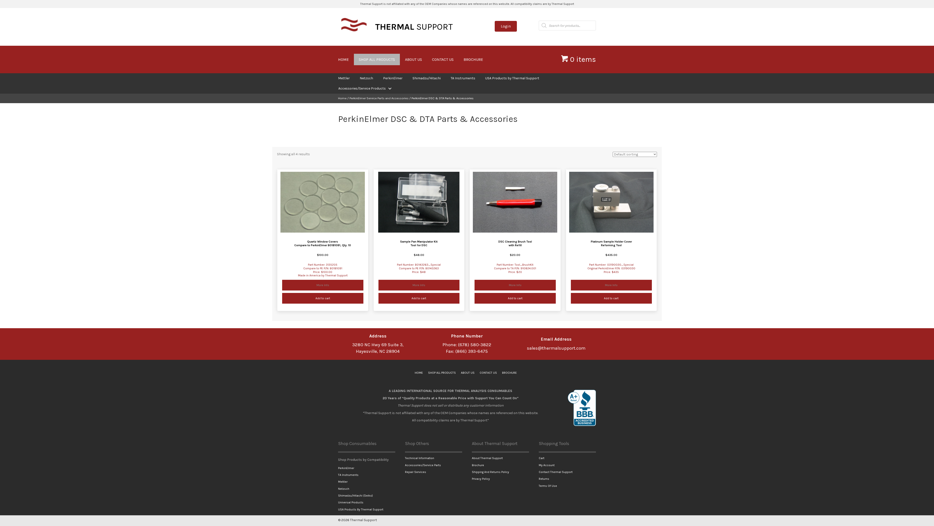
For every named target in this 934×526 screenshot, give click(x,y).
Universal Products (350, 502)
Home (343, 59)
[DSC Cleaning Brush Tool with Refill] (515, 202)
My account (547, 465)
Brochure (473, 59)
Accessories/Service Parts (423, 465)
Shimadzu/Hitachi (427, 78)
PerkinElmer (393, 78)
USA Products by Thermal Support (512, 78)
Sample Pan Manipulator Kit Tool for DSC (419, 243)
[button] (390, 88)
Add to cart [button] (322, 298)
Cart (541, 458)
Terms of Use (548, 486)
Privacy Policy (481, 479)
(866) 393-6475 (471, 351)
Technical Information (419, 458)
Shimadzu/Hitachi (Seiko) (355, 495)
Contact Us (443, 59)
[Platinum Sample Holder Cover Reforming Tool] (611, 202)
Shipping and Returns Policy (490, 472)
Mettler (344, 78)
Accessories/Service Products (362, 88)
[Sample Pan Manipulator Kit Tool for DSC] (418, 202)
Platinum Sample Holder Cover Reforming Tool (611, 243)
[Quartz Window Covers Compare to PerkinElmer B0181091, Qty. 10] (322, 202)
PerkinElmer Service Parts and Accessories (379, 98)
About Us (413, 59)
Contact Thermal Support (556, 472)
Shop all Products (377, 59)
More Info (339, 285)
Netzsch (366, 78)
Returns (544, 479)
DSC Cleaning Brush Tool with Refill (515, 243)
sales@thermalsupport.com (556, 348)
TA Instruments (463, 78)
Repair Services (415, 472)
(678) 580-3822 (474, 344)
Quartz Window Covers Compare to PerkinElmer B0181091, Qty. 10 (322, 243)
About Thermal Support (487, 458)
